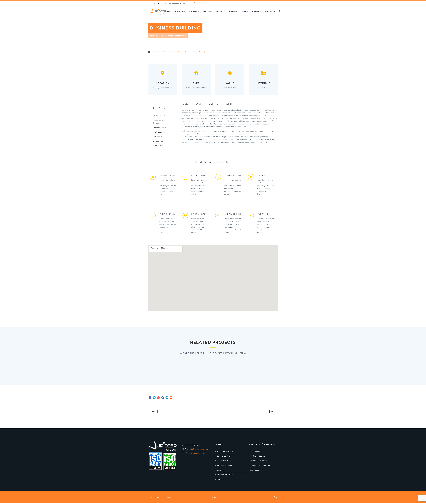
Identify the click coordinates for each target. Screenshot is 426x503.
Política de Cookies (257, 456)
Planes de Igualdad (224, 465)
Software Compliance (225, 475)
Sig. (272, 411)
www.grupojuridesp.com (198, 453)
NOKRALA (233, 11)
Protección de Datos (225, 451)
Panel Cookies (255, 451)
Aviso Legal (254, 470)
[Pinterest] (158, 397)
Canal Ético (221, 470)
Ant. (154, 411)
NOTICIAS (256, 11)
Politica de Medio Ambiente (261, 465)
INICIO (168, 11)
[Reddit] (171, 397)
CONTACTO (270, 11)
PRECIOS (244, 11)
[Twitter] (154, 397)
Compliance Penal (224, 456)
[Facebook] (194, 3)
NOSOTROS (180, 11)
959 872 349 (155, 3)
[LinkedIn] (197, 3)
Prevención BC (222, 461)
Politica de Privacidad (258, 461)
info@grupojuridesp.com (175, 3)
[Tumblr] (162, 397)
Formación (221, 479)
